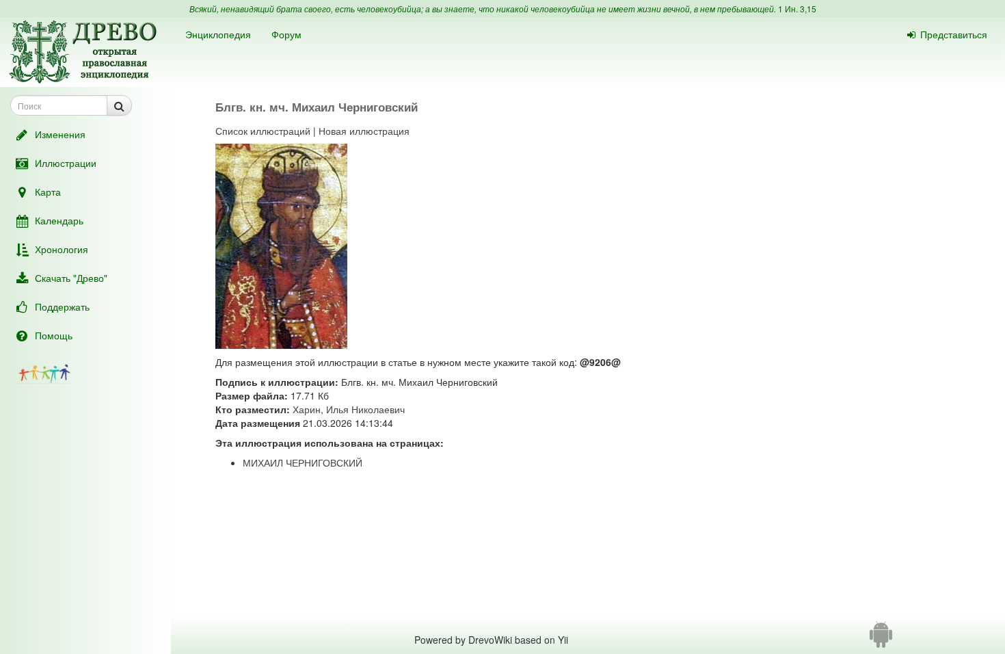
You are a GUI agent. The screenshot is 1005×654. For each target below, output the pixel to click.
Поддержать (62, 306)
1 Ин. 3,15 (797, 8)
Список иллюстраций (262, 131)
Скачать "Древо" (71, 278)
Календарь (59, 220)
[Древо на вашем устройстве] (881, 639)
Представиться (953, 34)
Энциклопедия (218, 34)
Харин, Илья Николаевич (349, 409)
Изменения (60, 134)
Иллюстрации (65, 163)
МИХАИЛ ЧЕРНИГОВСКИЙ (302, 462)
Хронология (61, 249)
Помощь (53, 335)
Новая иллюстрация (364, 131)
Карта (48, 191)
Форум (286, 34)
